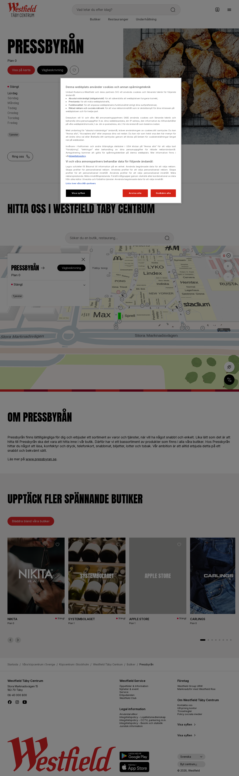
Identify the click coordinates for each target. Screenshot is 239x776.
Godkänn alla (163, 193)
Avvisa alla (135, 193)
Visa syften (78, 193)
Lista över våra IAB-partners (81, 183)
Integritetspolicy (77, 156)
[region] (120, 141)
